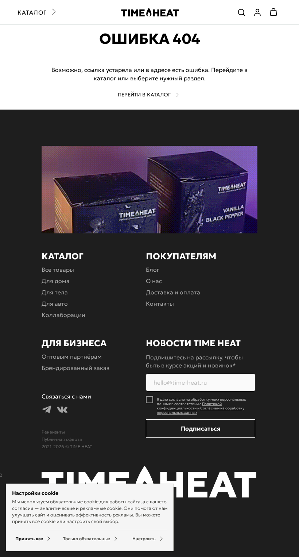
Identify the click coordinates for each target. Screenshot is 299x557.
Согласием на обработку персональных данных (200, 410)
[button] (241, 12)
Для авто (55, 303)
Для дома (56, 281)
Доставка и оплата (173, 292)
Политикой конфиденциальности (189, 406)
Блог (152, 269)
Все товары (58, 269)
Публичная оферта (62, 439)
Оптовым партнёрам (72, 356)
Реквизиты (53, 432)
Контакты (160, 303)
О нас (154, 281)
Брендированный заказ (75, 367)
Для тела (55, 292)
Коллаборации (63, 314)
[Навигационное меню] (36, 12)
